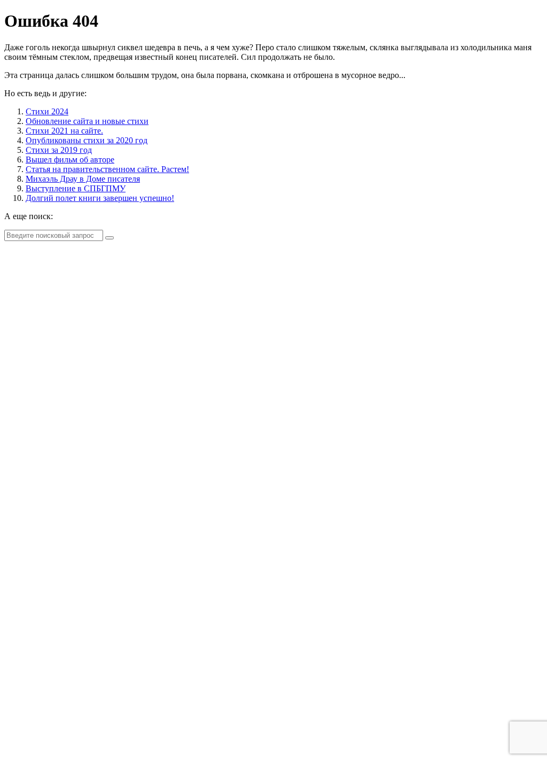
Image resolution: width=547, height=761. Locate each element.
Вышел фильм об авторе (70, 159)
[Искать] (109, 237)
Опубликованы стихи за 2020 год (86, 140)
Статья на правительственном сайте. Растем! (107, 169)
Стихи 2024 (47, 111)
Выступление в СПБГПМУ (76, 188)
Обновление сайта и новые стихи (87, 121)
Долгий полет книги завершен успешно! (100, 198)
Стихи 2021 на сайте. (64, 130)
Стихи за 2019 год (59, 149)
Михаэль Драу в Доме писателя (83, 178)
